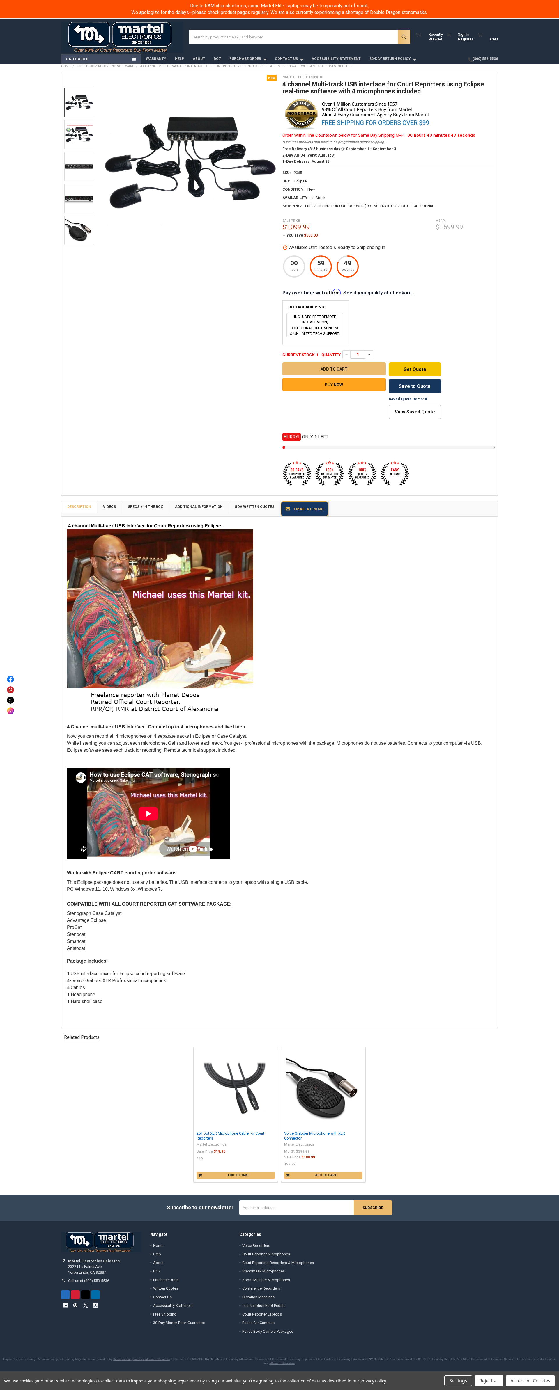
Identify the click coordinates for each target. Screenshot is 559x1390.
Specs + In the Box (145, 507)
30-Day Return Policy (390, 59)
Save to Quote (415, 386)
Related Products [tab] (82, 1037)
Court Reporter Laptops (262, 1314)
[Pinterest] (75, 1294)
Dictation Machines (258, 1297)
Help (179, 59)
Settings (458, 1380)
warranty (156, 59)
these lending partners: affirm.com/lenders (141, 1359)
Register (465, 39)
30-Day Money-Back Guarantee (179, 1322)
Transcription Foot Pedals (263, 1305)
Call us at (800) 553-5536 (88, 1281)
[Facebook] (65, 1294)
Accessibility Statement (336, 59)
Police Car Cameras (258, 1322)
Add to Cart (238, 1175)
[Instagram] (95, 1294)
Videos (109, 507)
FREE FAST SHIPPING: (306, 307)
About (199, 59)
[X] (85, 1294)
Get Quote (415, 369)
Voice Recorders (256, 1245)
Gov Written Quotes (254, 507)
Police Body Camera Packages (267, 1331)
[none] (189, 162)
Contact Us (286, 59)
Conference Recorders (261, 1288)
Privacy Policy (373, 1381)
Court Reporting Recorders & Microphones (278, 1263)
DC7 (217, 59)
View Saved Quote (415, 412)
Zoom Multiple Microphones (266, 1280)
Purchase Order (245, 59)
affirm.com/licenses (282, 1363)
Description (79, 507)
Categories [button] (77, 59)
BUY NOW (334, 385)
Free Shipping (164, 1314)
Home (158, 1245)
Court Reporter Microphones (266, 1254)
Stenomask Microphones (263, 1271)
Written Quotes (165, 1288)
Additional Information (199, 507)
